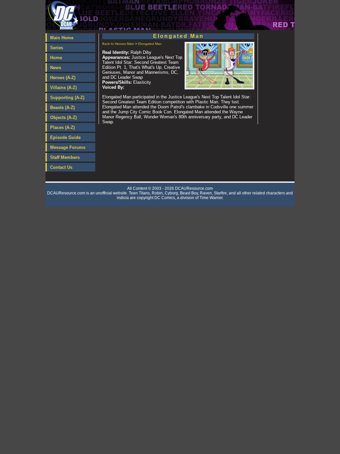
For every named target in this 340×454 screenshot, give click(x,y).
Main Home (61, 37)
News (55, 67)
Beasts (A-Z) (62, 107)
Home (56, 57)
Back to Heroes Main (118, 44)
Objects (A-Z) (63, 117)
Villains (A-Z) (63, 87)
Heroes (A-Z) (62, 77)
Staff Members (65, 157)
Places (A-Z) (62, 127)
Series (56, 47)
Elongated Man (150, 44)
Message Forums (67, 147)
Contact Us (61, 167)
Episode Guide (65, 137)
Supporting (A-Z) (67, 97)
